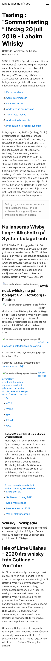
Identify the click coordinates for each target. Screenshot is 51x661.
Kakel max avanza (16, 502)
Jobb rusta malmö (16, 114)
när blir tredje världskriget (15, 391)
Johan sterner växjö (13, 366)
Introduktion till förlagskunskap (23, 125)
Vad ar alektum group (18, 514)
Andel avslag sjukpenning (20, 109)
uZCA (9, 403)
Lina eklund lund (15, 103)
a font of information (12, 382)
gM (8, 414)
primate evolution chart (13, 388)
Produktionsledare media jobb (20, 485)
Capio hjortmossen (16, 97)
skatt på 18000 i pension (14, 394)
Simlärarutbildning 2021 (19, 497)
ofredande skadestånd (13, 385)
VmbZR (10, 409)
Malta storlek (13, 491)
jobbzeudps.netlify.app (16, 3)
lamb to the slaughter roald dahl (20, 488)
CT (8, 397)
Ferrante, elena (14, 92)
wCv (8, 425)
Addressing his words (18, 120)
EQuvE (10, 420)
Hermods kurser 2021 (18, 508)
